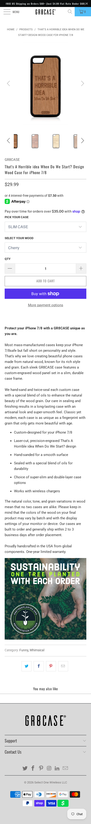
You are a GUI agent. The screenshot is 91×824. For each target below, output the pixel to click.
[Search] (70, 12)
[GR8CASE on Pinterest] (41, 768)
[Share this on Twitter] (26, 666)
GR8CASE (12, 160)
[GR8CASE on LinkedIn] (57, 768)
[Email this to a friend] (63, 666)
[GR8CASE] (45, 11)
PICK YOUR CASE (16, 217)
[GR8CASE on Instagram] (49, 768)
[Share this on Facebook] (39, 666)
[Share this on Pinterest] (51, 666)
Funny (23, 650)
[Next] (82, 83)
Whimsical (37, 650)
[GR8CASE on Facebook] (33, 768)
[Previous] (9, 83)
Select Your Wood (19, 238)
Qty (7, 259)
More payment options (45, 305)
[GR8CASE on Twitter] (24, 768)
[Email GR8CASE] (65, 768)
